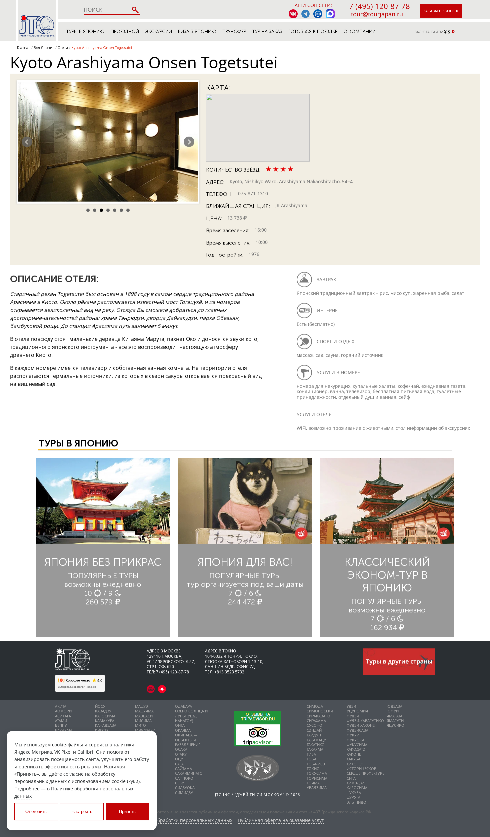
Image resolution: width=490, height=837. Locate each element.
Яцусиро (395, 725)
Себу (179, 782)
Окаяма (183, 730)
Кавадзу (103, 710)
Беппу (61, 725)
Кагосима (105, 715)
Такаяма (315, 749)
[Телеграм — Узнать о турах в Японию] (305, 13)
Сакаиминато (189, 773)
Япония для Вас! (245, 562)
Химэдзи (355, 782)
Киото (101, 730)
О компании (359, 31)
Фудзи (353, 715)
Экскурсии (158, 31)
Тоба (311, 758)
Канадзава (105, 725)
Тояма (313, 782)
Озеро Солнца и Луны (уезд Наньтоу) (191, 715)
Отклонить (36, 811)
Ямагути (395, 720)
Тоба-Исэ (316, 763)
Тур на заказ (267, 31)
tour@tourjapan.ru (377, 14)
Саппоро (184, 778)
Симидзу (184, 792)
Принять (127, 811)
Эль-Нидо (356, 802)
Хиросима (357, 787)
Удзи (351, 706)
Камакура (104, 720)
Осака (181, 749)
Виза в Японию (197, 31)
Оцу (179, 758)
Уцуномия (357, 710)
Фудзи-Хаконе (361, 725)
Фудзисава (357, 730)
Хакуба (353, 758)
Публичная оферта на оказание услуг (281, 820)
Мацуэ (141, 706)
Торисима (317, 778)
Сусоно (314, 725)
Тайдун (314, 734)
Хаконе (354, 754)
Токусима (317, 773)
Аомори (63, 710)
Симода (315, 706)
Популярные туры (103, 575)
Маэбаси (144, 715)
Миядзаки (145, 730)
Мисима (143, 720)
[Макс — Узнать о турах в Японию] (330, 13)
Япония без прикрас (102, 562)
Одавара (183, 706)
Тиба (311, 754)
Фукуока (355, 739)
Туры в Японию (85, 31)
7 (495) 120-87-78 (379, 6)
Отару (181, 754)
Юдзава (394, 706)
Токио (313, 768)
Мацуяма (144, 710)
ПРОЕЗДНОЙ (125, 31)
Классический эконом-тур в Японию (387, 575)
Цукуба (354, 792)
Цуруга (353, 797)
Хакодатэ (356, 749)
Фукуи (353, 734)
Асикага (63, 715)
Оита (180, 725)
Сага (179, 763)
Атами (61, 720)
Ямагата (394, 715)
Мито (140, 725)
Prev (27, 142)
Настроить (81, 811)
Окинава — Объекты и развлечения (188, 739)
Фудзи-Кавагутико (365, 720)
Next (189, 142)
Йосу (100, 706)
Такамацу (316, 739)
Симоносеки (320, 710)
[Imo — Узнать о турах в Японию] (317, 13)
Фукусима (357, 744)
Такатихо (316, 744)
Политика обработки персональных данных (181, 820)
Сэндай (314, 730)
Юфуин (394, 710)
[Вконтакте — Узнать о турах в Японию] (293, 13)
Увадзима (317, 787)
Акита (60, 706)
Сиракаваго (318, 715)
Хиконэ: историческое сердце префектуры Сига (366, 771)
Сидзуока (185, 787)
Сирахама (316, 720)
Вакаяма (63, 730)
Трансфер (234, 31)
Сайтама (183, 768)
